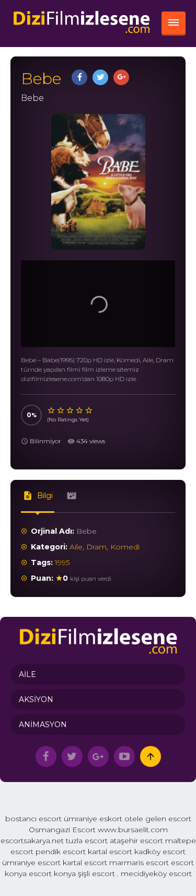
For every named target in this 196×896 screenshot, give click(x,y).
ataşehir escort (136, 840)
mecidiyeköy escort (156, 873)
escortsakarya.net (32, 840)
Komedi (125, 547)
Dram (96, 547)
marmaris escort (139, 862)
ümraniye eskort (93, 818)
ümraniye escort (31, 862)
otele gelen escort (157, 818)
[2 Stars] (61, 410)
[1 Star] (51, 410)
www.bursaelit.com (133, 829)
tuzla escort (87, 840)
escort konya (52, 873)
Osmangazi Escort (62, 829)
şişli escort (96, 873)
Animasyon (43, 724)
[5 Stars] (89, 410)
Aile (76, 547)
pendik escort (61, 851)
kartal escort (110, 851)
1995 (62, 562)
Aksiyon (36, 699)
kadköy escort (160, 851)
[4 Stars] (80, 410)
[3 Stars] (70, 410)
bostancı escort (33, 818)
